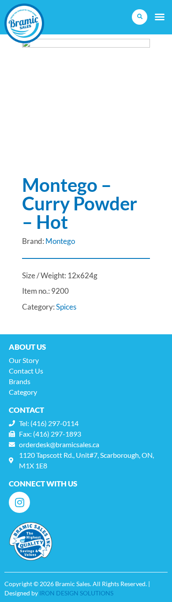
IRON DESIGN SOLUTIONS (76, 593)
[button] (139, 17)
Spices (66, 306)
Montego (60, 241)
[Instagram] (19, 502)
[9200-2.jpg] (86, 103)
